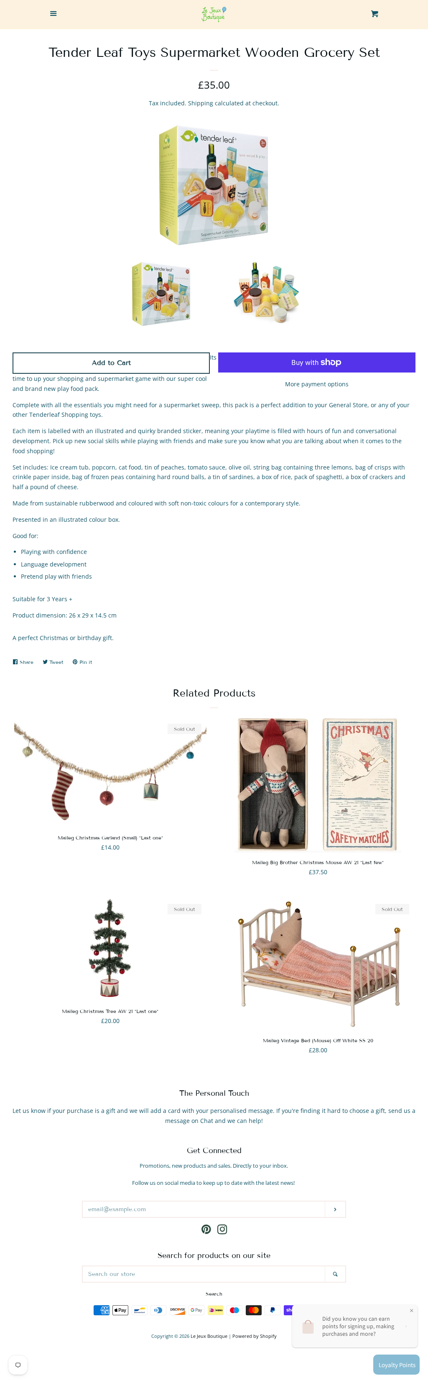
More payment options (317, 384)
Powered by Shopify (254, 1336)
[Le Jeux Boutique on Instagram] (222, 1231)
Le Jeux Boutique (209, 1336)
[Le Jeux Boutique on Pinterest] (206, 1231)
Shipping (200, 103)
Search (214, 1294)
